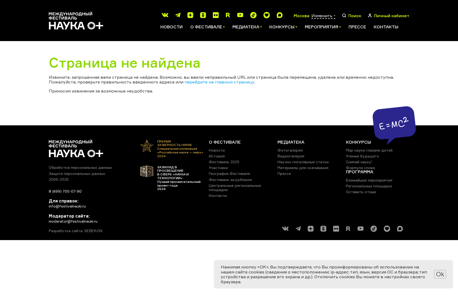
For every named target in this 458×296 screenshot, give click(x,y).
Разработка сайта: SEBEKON (75, 231)
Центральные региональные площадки (235, 187)
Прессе (357, 26)
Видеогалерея (291, 156)
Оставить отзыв (361, 191)
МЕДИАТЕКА (291, 142)
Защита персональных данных (77, 173)
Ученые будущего (362, 156)
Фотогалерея (290, 150)
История (217, 156)
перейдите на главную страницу (219, 82)
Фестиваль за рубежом (230, 179)
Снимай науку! (359, 162)
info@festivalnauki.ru (67, 206)
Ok (440, 274)
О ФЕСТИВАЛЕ (225, 142)
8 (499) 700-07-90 (65, 191)
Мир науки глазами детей (369, 150)
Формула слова (360, 167)
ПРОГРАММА (359, 171)
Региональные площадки (369, 186)
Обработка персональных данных (80, 167)
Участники (218, 167)
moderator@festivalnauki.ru (73, 221)
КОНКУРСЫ (358, 142)
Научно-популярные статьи (303, 162)
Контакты (386, 26)
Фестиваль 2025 (224, 162)
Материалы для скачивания (303, 167)
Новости (171, 26)
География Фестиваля (229, 173)
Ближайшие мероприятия (369, 180)
